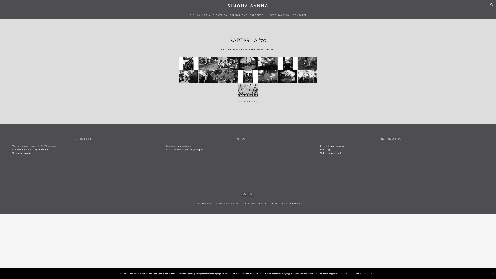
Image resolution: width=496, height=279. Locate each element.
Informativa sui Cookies (332, 146)
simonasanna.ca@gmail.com (33, 149)
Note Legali (326, 149)
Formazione (238, 15)
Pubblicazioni (280, 15)
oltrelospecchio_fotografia (190, 149)
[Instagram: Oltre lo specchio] (250, 194)
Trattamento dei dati (330, 153)
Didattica (220, 15)
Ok (346, 273)
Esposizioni (258, 15)
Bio (192, 15)
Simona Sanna (248, 5)
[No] (492, 273)
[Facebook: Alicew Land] (244, 194)
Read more (364, 273)
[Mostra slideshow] (248, 101)
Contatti (299, 15)
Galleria (203, 15)
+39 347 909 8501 (24, 153)
